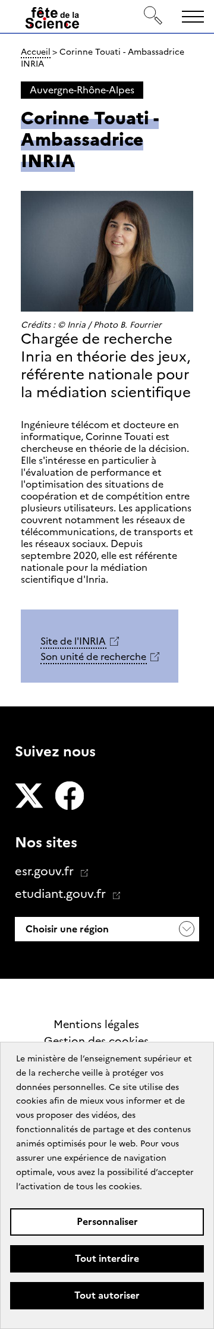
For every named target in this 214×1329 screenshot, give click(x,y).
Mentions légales (96, 1024)
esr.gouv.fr (46, 871)
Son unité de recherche (93, 656)
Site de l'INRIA (73, 641)
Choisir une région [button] (66, 929)
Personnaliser (107, 1221)
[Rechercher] (153, 16)
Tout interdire (107, 1258)
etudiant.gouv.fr (62, 894)
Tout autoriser (107, 1295)
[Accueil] (52, 20)
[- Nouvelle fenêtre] (29, 796)
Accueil (36, 51)
